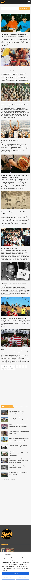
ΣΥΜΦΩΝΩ (15, 573)
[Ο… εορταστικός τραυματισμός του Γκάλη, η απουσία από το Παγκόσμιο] (15, 57)
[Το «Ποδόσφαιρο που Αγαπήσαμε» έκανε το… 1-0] (4, 474)
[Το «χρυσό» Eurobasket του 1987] (15, 129)
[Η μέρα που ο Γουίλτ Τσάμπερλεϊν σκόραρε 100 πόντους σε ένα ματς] (15, 271)
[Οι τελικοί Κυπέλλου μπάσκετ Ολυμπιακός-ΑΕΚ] (15, 306)
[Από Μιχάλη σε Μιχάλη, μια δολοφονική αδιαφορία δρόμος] (4, 412)
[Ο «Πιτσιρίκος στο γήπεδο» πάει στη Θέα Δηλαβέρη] (4, 433)
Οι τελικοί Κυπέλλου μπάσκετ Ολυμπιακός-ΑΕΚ (14, 318)
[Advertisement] (15, 385)
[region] (15, 566)
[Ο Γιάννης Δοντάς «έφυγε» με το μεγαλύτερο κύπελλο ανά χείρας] (4, 426)
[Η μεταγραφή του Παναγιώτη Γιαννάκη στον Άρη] (15, 23)
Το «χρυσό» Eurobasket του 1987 (10, 140)
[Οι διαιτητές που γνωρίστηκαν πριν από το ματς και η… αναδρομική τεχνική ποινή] (15, 164)
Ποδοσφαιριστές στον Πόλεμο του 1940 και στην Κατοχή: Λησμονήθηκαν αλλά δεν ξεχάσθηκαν (19, 460)
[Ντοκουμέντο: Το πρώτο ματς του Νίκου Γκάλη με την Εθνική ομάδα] (15, 200)
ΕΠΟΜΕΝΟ (11, 369)
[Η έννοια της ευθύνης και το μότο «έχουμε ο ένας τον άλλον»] (4, 446)
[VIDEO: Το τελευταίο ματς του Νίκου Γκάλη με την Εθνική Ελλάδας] (15, 92)
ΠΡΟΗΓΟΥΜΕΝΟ (7, 366)
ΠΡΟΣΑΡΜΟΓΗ (8, 578)
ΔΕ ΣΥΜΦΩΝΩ (22, 578)
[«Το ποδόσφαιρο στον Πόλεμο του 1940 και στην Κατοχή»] (4, 467)
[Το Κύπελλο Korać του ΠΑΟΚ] (15, 237)
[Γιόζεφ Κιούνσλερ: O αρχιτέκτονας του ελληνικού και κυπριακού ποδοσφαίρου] (4, 453)
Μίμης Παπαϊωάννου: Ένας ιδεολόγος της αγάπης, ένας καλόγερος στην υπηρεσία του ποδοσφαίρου (19, 440)
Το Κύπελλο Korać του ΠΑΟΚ (9, 248)
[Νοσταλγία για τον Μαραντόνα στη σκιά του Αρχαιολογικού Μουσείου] (4, 419)
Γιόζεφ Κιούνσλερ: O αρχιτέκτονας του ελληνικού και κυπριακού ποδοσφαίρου (19, 453)
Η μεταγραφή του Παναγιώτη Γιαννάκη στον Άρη (14, 34)
